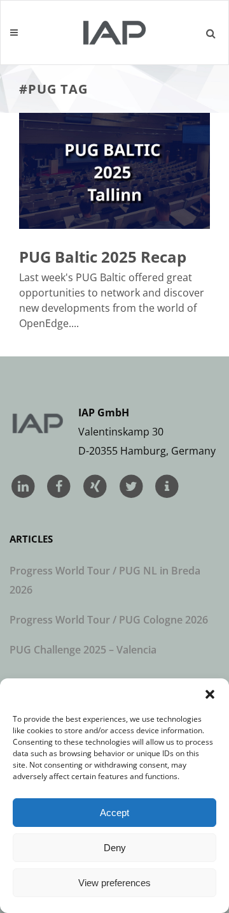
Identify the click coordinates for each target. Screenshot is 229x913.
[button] (210, 694)
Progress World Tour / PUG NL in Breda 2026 (105, 580)
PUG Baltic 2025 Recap (102, 256)
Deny (115, 847)
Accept (114, 812)
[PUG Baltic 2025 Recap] (114, 170)
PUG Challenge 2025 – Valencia (83, 650)
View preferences (114, 882)
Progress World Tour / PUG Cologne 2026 (109, 620)
